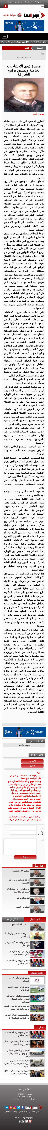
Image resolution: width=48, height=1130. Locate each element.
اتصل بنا (28, 2)
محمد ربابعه (38, 114)
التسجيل (32, 761)
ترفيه (10, 2)
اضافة (25, 857)
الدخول (32, 765)
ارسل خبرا (18, 2)
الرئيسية (40, 48)
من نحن (38, 2)
